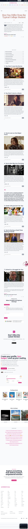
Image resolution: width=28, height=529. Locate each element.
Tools (8, 507)
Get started (20, 382)
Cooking (2, 494)
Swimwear (22, 504)
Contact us (2, 511)
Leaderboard (7, 382)
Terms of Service (3, 514)
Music (8, 501)
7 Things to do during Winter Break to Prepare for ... (14, 430)
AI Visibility (11, 511)
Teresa (5, 22)
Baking (22, 491)
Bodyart (9, 492)
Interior (15, 498)
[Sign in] (27, 2)
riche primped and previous (14, 445)
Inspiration (9, 498)
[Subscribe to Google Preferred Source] (8, 321)
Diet (15, 494)
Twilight (16, 505)
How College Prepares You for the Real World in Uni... (14, 443)
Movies (2, 501)
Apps (8, 491)
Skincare (2, 504)
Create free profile (4, 368)
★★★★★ (26, 10)
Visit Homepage (14, 480)
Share (22, 22)
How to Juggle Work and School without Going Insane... (14, 432)
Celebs (22, 492)
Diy (21, 494)
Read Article (7, 422)
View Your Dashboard (12, 368)
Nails (15, 501)
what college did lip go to (14, 441)
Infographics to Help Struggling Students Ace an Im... (14, 438)
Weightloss (2, 507)
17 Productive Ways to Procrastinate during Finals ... (14, 440)
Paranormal (22, 501)
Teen (1, 505)
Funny (22, 495)
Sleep (8, 504)
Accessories (2, 491)
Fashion (2, 495)
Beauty (2, 492)
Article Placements (21, 511)
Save (19, 22)
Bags (15, 491)
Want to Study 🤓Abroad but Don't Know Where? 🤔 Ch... (14, 435)
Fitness (8, 495)
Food (15, 495)
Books (15, 492)
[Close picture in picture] (20, 524)
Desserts (9, 494)
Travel (8, 505)
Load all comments (6, 304)
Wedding (22, 505)
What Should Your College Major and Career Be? (14, 433)
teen (1, 10)
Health (1, 498)
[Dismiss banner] (23, 320)
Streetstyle (16, 504)
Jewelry (22, 498)
